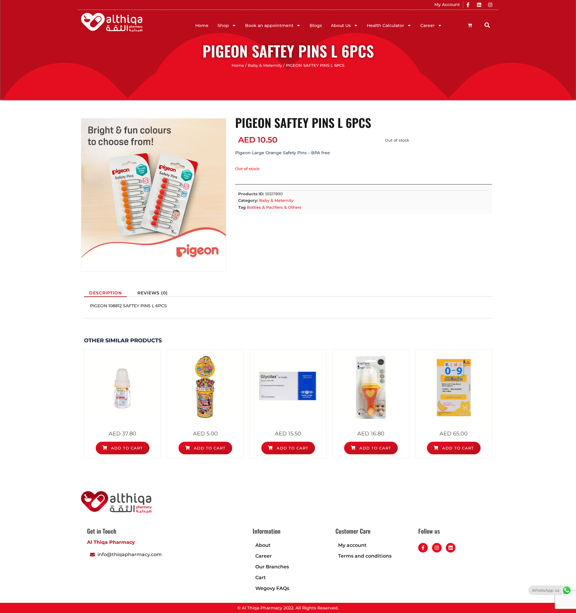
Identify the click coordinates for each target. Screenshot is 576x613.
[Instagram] (490, 5)
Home (201, 25)
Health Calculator (385, 25)
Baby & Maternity (265, 65)
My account (352, 545)
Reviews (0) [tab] (152, 293)
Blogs (316, 25)
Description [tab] (105, 293)
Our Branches (272, 567)
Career (427, 25)
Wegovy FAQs (272, 588)
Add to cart (126, 448)
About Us (341, 25)
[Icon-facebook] (468, 5)
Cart (260, 577)
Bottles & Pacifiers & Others (274, 207)
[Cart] (469, 25)
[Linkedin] (479, 5)
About (263, 545)
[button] (487, 25)
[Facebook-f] (423, 548)
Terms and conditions (365, 556)
